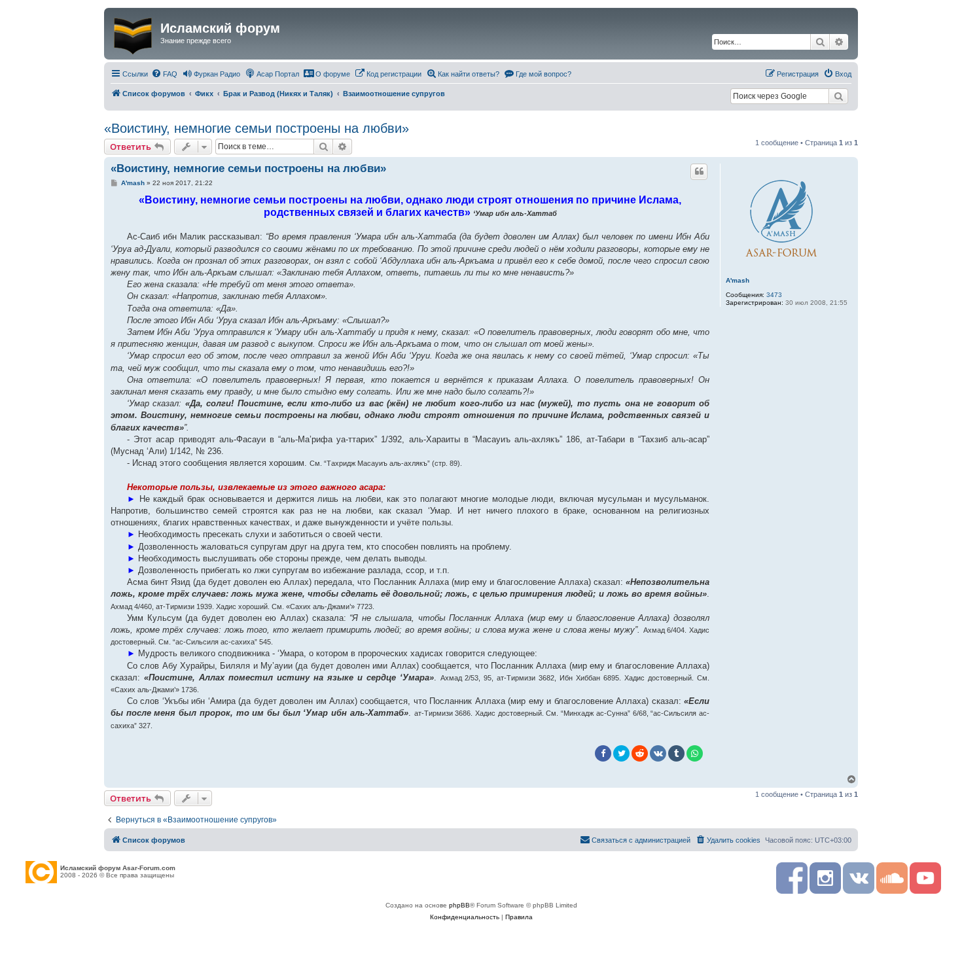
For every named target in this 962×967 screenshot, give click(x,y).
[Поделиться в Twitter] (621, 753)
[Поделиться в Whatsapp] (694, 753)
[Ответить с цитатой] (698, 171)
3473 (774, 294)
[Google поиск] (838, 96)
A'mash (737, 280)
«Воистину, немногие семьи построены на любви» (256, 128)
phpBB (459, 905)
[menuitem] (164, 74)
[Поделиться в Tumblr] (676, 753)
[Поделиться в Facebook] (603, 753)
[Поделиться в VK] (658, 753)
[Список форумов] (133, 33)
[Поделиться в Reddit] (640, 753)
